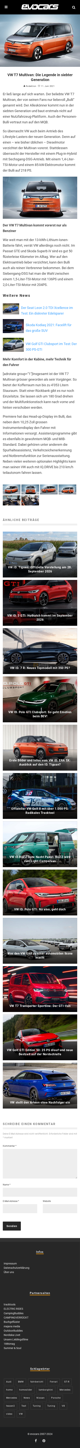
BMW (21, 1381)
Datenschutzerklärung (16, 1267)
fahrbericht (36, 1381)
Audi (9, 1381)
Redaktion (30, 86)
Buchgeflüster (12, 1321)
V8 (63, 1406)
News (27, 1398)
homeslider (25, 1389)
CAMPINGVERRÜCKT (16, 1317)
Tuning (37, 1406)
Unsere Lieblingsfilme (16, 1339)
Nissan (40, 1398)
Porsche (56, 1398)
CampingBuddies (13, 1313)
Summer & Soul (12, 1348)
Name (6, 1184)
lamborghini (46, 1389)
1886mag (9, 1343)
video (9, 1414)
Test (23, 1406)
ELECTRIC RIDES (13, 1308)
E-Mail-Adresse (11, 1201)
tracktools (9, 1304)
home (9, 1389)
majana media (12, 1326)
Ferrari (54, 1381)
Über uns (9, 1272)
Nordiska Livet (12, 1334)
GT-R (66, 1381)
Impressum (10, 1263)
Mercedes (65, 1389)
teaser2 (10, 1406)
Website (47, 1201)
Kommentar (9, 1146)
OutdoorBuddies (13, 1330)
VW (21, 1414)
